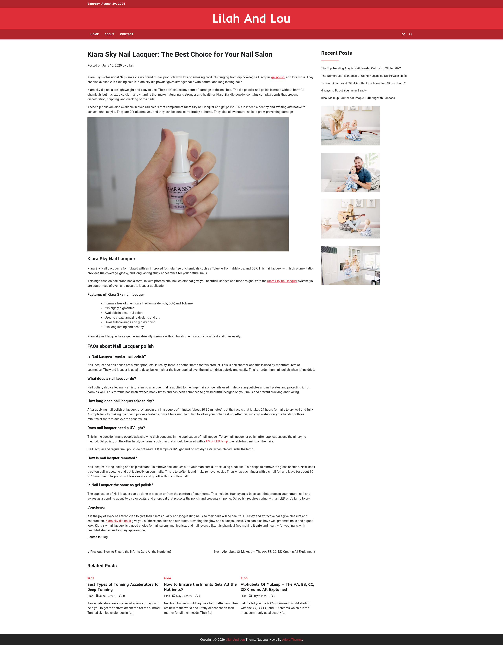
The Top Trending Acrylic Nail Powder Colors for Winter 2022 (361, 68)
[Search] (411, 34)
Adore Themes (292, 639)
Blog (104, 537)
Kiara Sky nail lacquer (282, 281)
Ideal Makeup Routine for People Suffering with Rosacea (358, 98)
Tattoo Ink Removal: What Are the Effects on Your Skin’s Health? (363, 83)
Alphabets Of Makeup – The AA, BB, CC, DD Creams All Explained (277, 587)
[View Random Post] (404, 34)
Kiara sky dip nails (118, 521)
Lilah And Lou (251, 18)
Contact (126, 34)
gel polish (278, 77)
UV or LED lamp (217, 441)
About (109, 34)
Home (94, 34)
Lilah (130, 65)
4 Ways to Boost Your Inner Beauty (344, 90)
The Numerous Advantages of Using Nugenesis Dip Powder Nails (364, 76)
